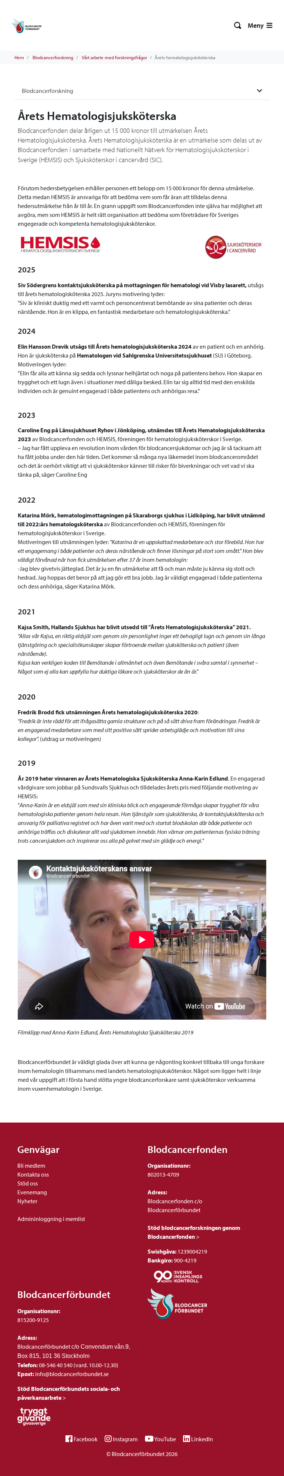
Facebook (86, 1439)
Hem (19, 57)
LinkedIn (202, 1439)
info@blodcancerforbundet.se (71, 1374)
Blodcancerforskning (53, 57)
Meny (256, 25)
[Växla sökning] (238, 25)
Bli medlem (31, 1165)
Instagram (125, 1439)
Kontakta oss (33, 1174)
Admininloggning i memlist (51, 1218)
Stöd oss (27, 1183)
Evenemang (32, 1192)
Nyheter (27, 1201)
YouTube (165, 1439)
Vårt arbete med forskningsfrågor (114, 57)
